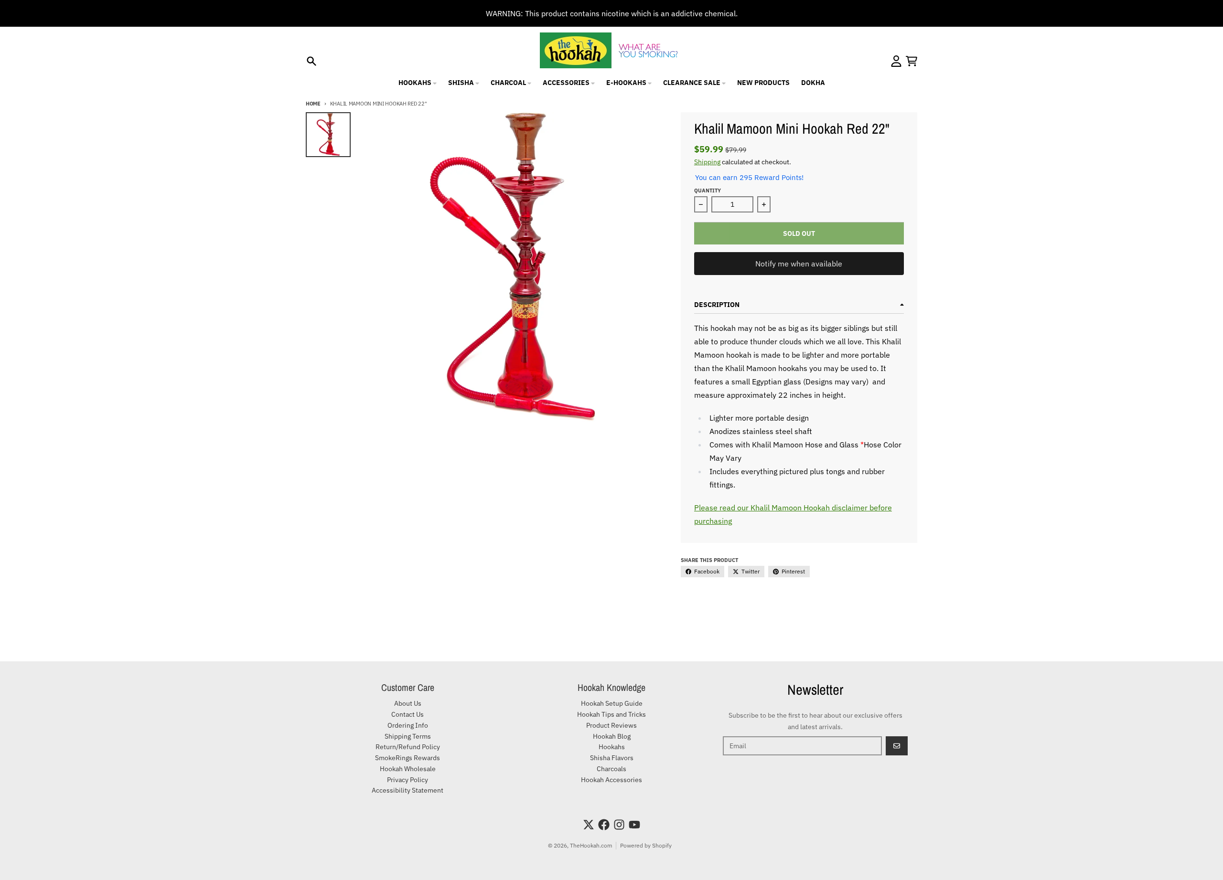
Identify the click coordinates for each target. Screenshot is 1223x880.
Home (313, 103)
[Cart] (911, 61)
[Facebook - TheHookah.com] (604, 824)
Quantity (707, 190)
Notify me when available (798, 263)
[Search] (311, 61)
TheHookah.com (591, 845)
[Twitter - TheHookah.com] (588, 824)
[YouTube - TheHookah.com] (634, 824)
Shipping (707, 162)
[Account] (896, 61)
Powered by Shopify (646, 845)
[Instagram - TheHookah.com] (619, 824)
